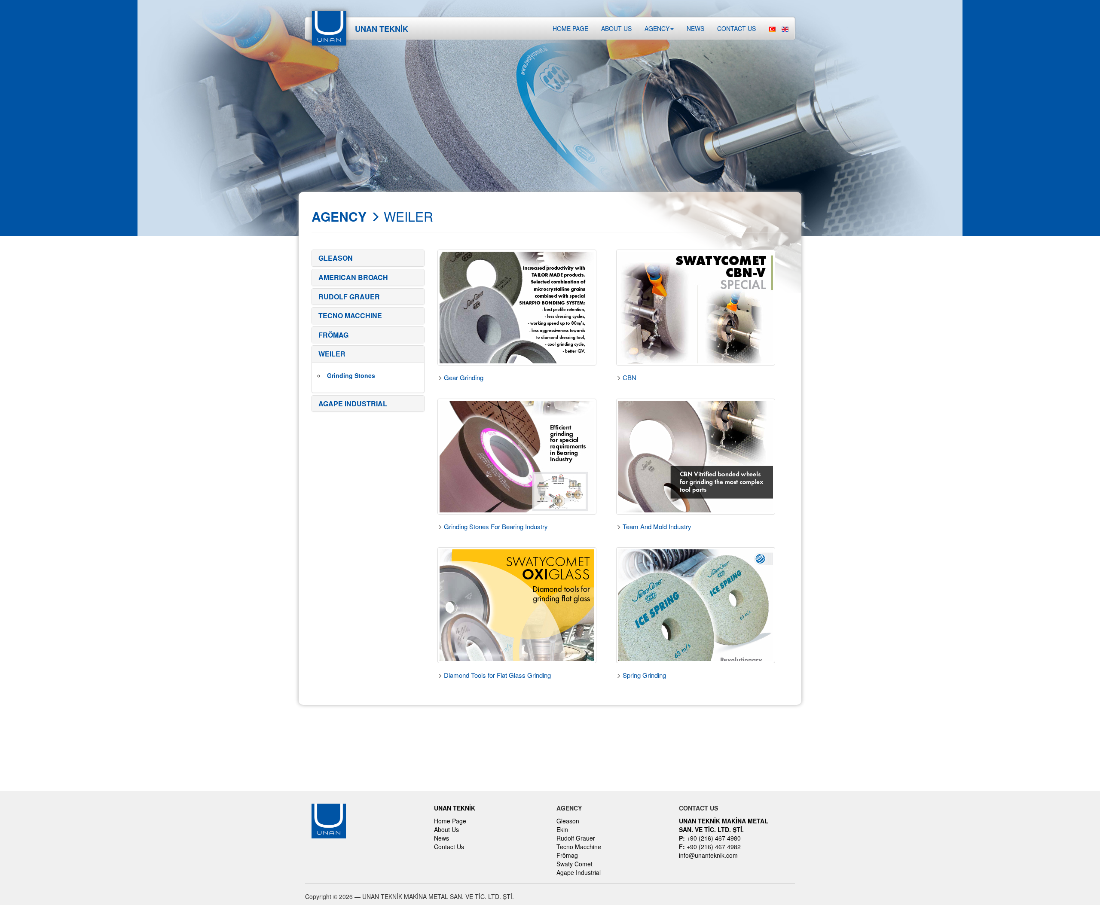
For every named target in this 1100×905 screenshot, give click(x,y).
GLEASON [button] (335, 258)
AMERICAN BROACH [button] (353, 277)
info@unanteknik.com (708, 855)
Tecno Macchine (578, 846)
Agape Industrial (578, 872)
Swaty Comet (574, 863)
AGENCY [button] (657, 28)
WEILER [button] (331, 354)
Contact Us (449, 846)
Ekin (562, 829)
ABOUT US (616, 28)
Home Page (570, 28)
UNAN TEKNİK (454, 808)
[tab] (368, 258)
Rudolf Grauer (575, 838)
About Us (446, 829)
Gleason (567, 821)
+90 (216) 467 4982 (710, 846)
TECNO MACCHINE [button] (350, 315)
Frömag (567, 855)
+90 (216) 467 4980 (710, 838)
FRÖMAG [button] (333, 335)
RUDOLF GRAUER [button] (349, 297)
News (695, 28)
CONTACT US (736, 28)
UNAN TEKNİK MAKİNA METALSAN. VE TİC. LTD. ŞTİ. (723, 825)
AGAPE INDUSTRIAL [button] (352, 403)
